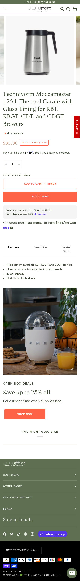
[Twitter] (11, 534)
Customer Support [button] (17, 497)
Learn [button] (7, 508)
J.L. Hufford (14, 571)
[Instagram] (32, 534)
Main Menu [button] (11, 474)
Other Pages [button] (13, 486)
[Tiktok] (18, 534)
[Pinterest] (25, 534)
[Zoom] (13, 77)
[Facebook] (4, 534)
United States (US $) (20, 550)
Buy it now (40, 196)
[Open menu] (6, 9)
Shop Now (24, 414)
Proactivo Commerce (44, 575)
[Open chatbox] (72, 573)
